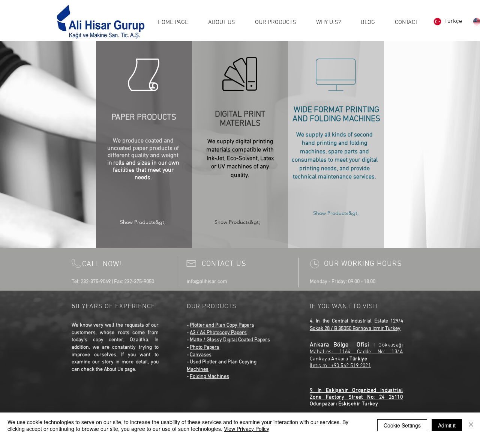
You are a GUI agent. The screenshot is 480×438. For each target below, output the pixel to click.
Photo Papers (204, 347)
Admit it (447, 425)
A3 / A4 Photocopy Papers (218, 333)
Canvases (201, 355)
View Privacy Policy (246, 428)
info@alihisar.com (207, 282)
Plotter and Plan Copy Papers (222, 325)
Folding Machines (209, 377)
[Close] (471, 425)
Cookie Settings (402, 425)
